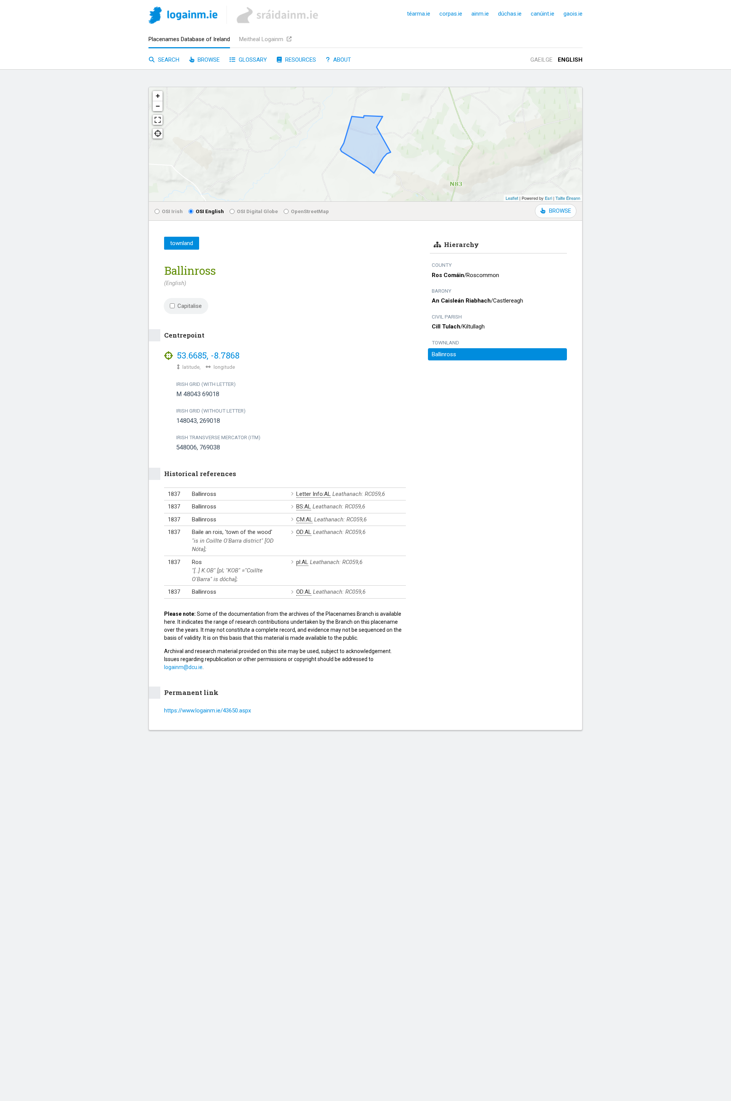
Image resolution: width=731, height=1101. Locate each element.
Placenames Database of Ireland (189, 39)
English (570, 59)
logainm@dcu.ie (183, 667)
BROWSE (560, 210)
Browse (208, 59)
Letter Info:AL (313, 494)
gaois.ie (573, 13)
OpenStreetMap (310, 211)
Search (167, 59)
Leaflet (512, 198)
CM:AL (304, 519)
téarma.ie (418, 13)
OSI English (210, 211)
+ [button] (158, 96)
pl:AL (302, 562)
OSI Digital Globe (257, 211)
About (341, 59)
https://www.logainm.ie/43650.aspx (207, 710)
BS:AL (303, 506)
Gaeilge (541, 59)
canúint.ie (542, 13)
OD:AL (303, 532)
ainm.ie (480, 13)
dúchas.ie (510, 13)
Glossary (252, 59)
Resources (300, 59)
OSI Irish (172, 211)
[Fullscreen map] (158, 120)
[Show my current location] (158, 134)
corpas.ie (450, 13)
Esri (548, 198)
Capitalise (189, 306)
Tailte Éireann (567, 198)
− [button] (158, 106)
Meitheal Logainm (262, 39)
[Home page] (182, 16)
